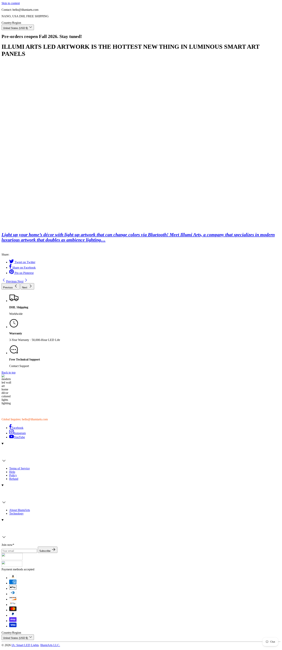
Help (12, 471)
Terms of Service (19, 468)
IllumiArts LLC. (50, 645)
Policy (13, 475)
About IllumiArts (19, 510)
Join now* (8, 544)
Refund (13, 478)
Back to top (9, 372)
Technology (16, 513)
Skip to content (11, 3)
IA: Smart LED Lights (25, 645)
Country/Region (11, 22)
